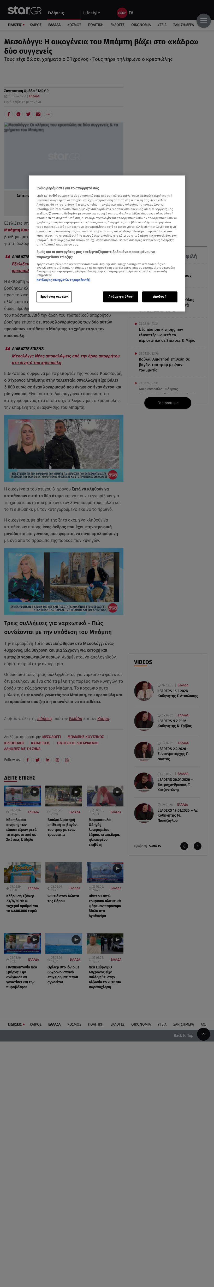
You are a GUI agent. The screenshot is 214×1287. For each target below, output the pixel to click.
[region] (107, 243)
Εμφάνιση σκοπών (54, 296)
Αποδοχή (160, 296)
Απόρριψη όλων (121, 296)
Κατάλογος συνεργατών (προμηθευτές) (63, 280)
